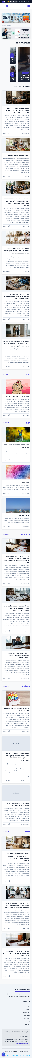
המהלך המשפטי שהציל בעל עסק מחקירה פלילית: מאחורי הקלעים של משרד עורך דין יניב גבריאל (17, 110)
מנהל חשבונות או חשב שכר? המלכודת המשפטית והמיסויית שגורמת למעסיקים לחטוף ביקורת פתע (16, 608)
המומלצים (26, 686)
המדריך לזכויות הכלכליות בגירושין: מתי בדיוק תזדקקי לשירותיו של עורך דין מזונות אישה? (16, 953)
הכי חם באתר (25, 72)
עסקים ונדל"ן (26, 1018)
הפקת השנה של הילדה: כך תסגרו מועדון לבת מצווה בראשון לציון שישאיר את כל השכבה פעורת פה (16, 251)
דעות (28, 423)
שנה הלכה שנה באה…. (21, 516)
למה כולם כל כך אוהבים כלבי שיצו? (17, 396)
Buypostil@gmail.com (22, 1043)
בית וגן (27, 374)
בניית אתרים (26, 1055)
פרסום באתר (5, 1055)
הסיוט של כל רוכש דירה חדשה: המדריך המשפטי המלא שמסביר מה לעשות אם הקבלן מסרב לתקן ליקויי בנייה (16, 344)
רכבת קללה (25, 482)
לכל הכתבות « (5, 374)
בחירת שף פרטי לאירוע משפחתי (18, 156)
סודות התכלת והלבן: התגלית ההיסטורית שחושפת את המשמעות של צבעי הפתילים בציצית (16, 296)
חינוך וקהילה (26, 1012)
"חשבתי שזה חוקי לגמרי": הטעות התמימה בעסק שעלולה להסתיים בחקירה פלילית (18, 656)
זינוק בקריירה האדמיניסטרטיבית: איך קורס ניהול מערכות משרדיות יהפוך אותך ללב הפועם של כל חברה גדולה (17, 906)
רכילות (28, 1021)
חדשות (27, 832)
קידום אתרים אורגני (16, 1055)
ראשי (28, 1006)
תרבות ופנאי (27, 1015)
